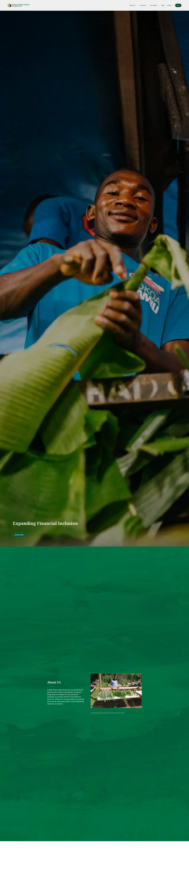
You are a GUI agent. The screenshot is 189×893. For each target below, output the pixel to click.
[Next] (183, 278)
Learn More (19, 535)
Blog (163, 5)
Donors (169, 5)
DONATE (178, 5)
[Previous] (6, 278)
